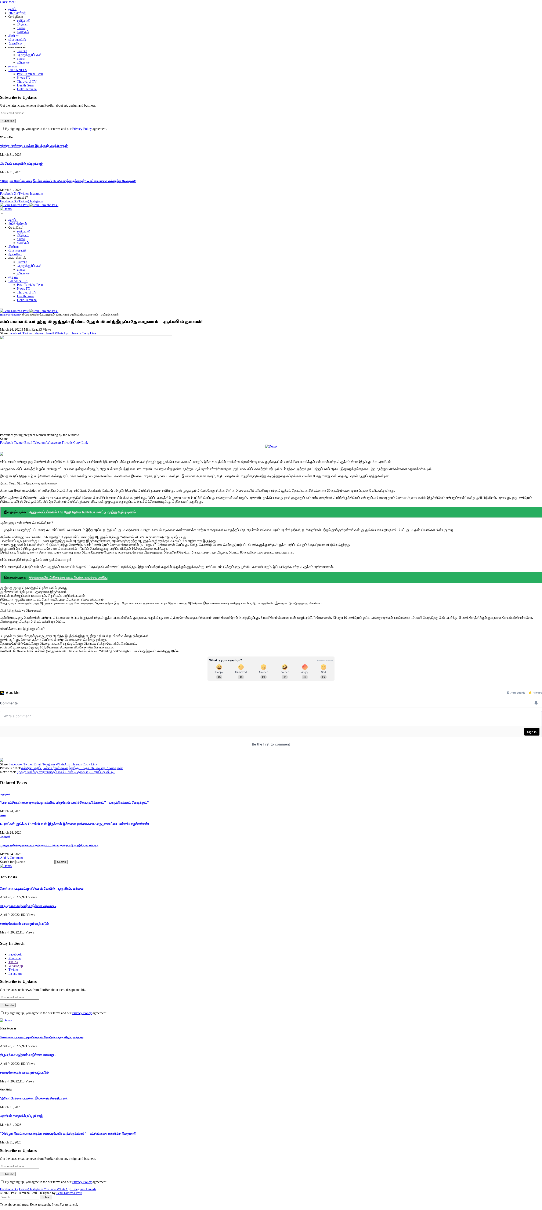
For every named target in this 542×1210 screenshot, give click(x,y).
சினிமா (13, 36)
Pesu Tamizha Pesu (30, 74)
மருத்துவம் (5, 794)
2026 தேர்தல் (17, 13)
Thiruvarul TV (27, 81)
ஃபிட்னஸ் (23, 62)
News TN (23, 77)
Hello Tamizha (27, 89)
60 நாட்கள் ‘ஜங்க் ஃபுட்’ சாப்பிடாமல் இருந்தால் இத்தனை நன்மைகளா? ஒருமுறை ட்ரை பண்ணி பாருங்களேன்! (74, 824)
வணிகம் (23, 32)
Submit (46, 1197)
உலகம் (21, 28)
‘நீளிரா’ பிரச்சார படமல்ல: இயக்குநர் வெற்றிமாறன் (34, 146)
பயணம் (22, 51)
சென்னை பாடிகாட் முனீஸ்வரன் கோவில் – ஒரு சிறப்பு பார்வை (41, 888)
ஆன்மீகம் (15, 43)
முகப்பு (12, 9)
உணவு (21, 58)
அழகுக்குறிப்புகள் (29, 55)
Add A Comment (11, 858)
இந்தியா (23, 24)
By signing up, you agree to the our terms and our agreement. (55, 129)
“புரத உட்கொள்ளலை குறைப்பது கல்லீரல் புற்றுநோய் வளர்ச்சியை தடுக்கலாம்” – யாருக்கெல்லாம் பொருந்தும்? (74, 802)
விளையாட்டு (17, 39)
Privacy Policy (82, 129)
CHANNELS (17, 70)
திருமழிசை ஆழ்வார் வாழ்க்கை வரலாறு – (28, 906)
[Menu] (2, 213)
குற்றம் (12, 66)
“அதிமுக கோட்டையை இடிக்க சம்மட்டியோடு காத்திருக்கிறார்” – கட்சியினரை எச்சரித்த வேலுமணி (68, 181)
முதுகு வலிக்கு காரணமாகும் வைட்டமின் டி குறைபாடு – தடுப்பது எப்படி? (66, 772)
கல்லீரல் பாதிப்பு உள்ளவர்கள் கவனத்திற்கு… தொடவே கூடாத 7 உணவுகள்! (72, 768)
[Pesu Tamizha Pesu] (29, 205)
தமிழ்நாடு (23, 20)
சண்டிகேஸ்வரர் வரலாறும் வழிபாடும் (24, 923)
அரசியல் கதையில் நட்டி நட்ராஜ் (21, 163)
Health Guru (25, 85)
